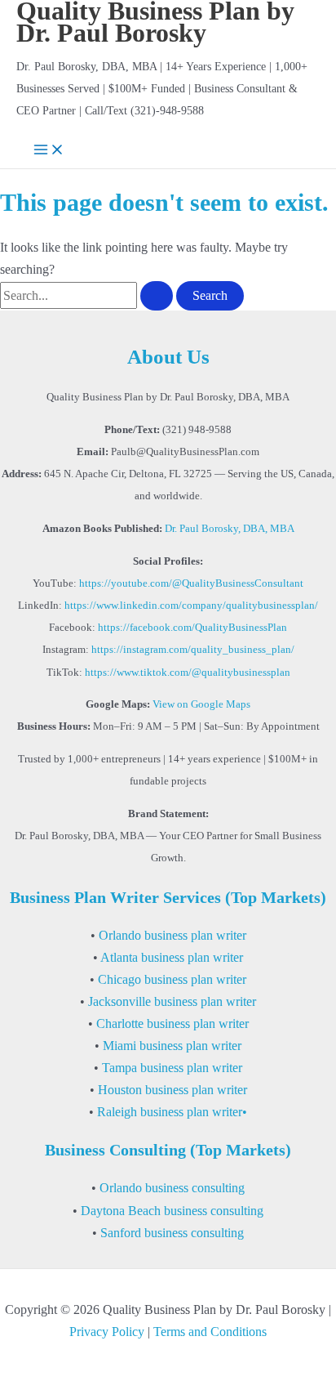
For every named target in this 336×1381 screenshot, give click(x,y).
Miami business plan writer (172, 1045)
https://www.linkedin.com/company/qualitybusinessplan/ (191, 605)
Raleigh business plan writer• (172, 1112)
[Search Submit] (156, 296)
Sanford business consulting (172, 1232)
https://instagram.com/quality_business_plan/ (192, 649)
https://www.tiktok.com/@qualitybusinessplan (187, 672)
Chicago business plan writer (172, 979)
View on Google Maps (201, 704)
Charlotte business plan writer (172, 1023)
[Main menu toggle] (49, 150)
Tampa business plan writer (172, 1067)
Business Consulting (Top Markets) (168, 1150)
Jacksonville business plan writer (172, 1001)
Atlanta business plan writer (171, 957)
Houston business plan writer (172, 1089)
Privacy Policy (106, 1331)
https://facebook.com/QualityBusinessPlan (192, 627)
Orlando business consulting (172, 1188)
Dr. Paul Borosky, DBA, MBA (229, 528)
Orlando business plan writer (172, 935)
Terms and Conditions (210, 1331)
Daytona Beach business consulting (172, 1210)
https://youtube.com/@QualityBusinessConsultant (191, 583)
